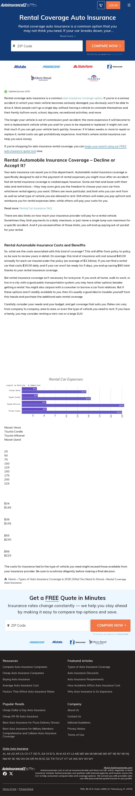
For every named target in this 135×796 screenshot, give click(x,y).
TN (52, 758)
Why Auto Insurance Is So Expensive (90, 691)
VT (66, 758)
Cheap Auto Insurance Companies (23, 673)
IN (57, 753)
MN (95, 753)
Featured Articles (80, 661)
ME (77, 753)
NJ (127, 753)
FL (39, 753)
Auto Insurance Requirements (86, 679)
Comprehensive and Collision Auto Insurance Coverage (29, 735)
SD (48, 758)
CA (22, 753)
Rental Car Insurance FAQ (36, 208)
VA (70, 758)
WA (75, 758)
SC (44, 758)
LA (72, 753)
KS (64, 753)
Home (12, 579)
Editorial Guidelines (79, 722)
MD (82, 753)
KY (68, 753)
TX (57, 758)
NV (119, 753)
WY (90, 758)
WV (80, 758)
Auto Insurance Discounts (83, 673)
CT (31, 753)
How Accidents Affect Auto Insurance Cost (94, 685)
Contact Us (74, 716)
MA (87, 753)
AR (17, 753)
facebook (5, 773)
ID (51, 753)
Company (75, 704)
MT (110, 753)
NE (114, 753)
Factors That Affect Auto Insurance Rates (28, 691)
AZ (13, 753)
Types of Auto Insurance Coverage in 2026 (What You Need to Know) (61, 579)
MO (105, 753)
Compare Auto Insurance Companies (25, 667)
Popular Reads (13, 704)
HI (47, 753)
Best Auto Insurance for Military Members (28, 728)
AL (4, 753)
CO (26, 753)
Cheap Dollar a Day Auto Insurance (24, 710)
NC (13, 758)
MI (91, 753)
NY (9, 758)
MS (100, 753)
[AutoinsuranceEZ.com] (19, 769)
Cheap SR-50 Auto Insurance (20, 716)
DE (35, 753)
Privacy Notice (76, 728)
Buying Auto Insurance (16, 679)
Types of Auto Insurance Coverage (89, 667)
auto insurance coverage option (82, 98)
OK (27, 758)
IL (54, 753)
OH (23, 758)
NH (123, 753)
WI (86, 758)
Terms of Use (117, 54)
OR (32, 758)
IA (60, 753)
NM (5, 758)
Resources (10, 661)
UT (61, 758)
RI (40, 758)
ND (18, 758)
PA (36, 758)
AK (9, 753)
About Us (73, 710)
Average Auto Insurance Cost (21, 685)
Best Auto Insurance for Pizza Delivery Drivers (31, 722)
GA (43, 753)
